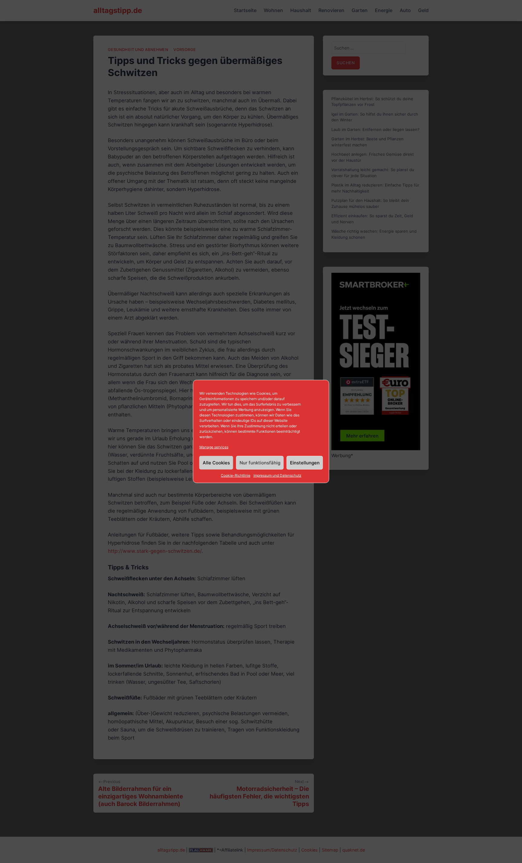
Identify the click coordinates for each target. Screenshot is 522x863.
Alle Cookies (216, 463)
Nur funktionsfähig (260, 463)
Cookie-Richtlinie (235, 475)
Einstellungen (305, 463)
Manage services (213, 447)
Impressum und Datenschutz (277, 475)
